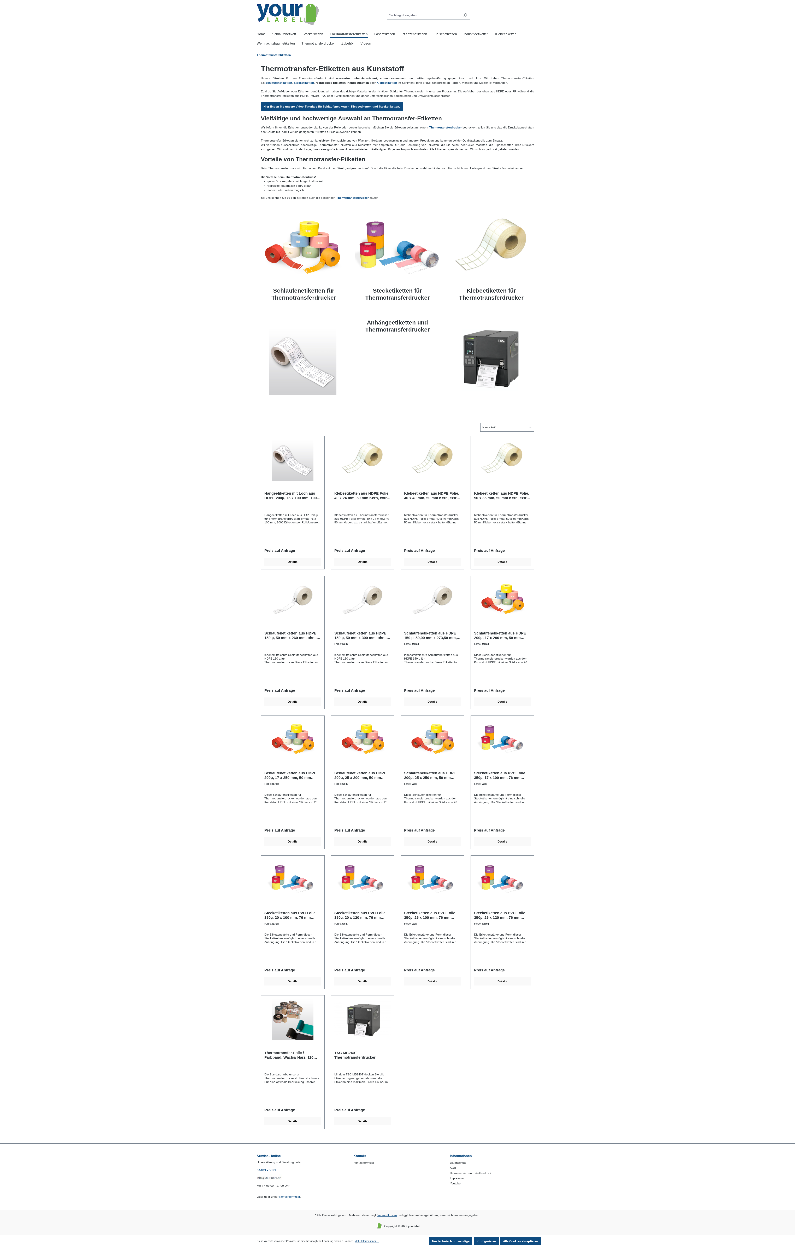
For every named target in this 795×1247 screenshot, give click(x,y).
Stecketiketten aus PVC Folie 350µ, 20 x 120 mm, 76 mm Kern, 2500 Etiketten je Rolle (359, 915)
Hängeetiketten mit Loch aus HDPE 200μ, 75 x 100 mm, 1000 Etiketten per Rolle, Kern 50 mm (292, 495)
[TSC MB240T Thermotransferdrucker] (362, 1019)
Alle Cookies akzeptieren (520, 1241)
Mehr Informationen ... (367, 1241)
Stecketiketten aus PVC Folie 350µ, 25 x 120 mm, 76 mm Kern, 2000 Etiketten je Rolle (499, 915)
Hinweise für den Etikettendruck (470, 1173)
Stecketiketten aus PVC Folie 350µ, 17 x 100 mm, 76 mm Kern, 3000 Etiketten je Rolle (499, 775)
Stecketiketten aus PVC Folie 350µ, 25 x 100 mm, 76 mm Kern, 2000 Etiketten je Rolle (429, 915)
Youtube (455, 1183)
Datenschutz (458, 1162)
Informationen (461, 1156)
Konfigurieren (486, 1241)
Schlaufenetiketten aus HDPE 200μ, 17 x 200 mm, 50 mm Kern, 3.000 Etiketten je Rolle (500, 635)
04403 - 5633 (266, 1170)
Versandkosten (387, 1215)
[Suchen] (465, 15)
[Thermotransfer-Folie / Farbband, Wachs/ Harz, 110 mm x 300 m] (292, 1019)
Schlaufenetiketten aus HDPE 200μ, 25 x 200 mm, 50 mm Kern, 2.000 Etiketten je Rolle (360, 775)
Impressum (457, 1178)
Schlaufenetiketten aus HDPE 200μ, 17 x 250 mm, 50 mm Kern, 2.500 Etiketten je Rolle (290, 775)
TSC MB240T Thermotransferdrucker (355, 1055)
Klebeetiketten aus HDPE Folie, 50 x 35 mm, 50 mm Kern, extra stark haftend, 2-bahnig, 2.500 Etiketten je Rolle (501, 495)
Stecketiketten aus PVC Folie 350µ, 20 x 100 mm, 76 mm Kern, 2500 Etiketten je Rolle (290, 915)
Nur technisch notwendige (451, 1241)
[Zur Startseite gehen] (288, 14)
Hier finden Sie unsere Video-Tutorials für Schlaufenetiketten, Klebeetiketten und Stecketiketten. (332, 106)
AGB (453, 1168)
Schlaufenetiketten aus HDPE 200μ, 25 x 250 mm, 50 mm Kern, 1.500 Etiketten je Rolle (430, 775)
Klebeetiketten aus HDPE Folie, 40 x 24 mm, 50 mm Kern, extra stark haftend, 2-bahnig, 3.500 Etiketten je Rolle (361, 495)
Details (293, 561)
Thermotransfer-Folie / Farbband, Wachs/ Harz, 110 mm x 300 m (288, 1055)
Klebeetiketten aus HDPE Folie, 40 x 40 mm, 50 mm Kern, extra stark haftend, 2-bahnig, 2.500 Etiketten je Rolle (431, 495)
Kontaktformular (289, 1196)
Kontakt (359, 1156)
